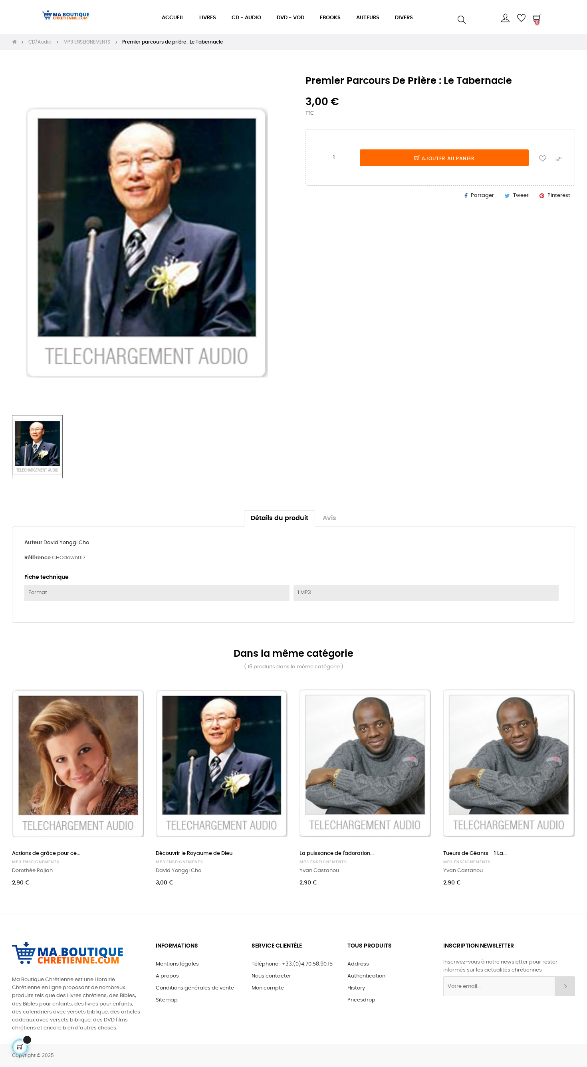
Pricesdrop (361, 1000)
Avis (329, 518)
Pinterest (558, 195)
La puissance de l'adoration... (336, 853)
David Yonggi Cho (66, 542)
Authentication (366, 976)
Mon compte (268, 988)
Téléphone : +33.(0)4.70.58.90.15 (292, 964)
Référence (37, 557)
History (356, 988)
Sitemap (167, 1000)
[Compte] (505, 18)
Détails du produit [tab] (279, 518)
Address (358, 964)
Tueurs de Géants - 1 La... (475, 853)
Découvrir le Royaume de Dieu (194, 853)
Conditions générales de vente (195, 988)
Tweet (521, 195)
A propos (167, 976)
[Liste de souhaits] (543, 157)
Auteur (33, 542)
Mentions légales (177, 964)
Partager (482, 195)
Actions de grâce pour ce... (46, 853)
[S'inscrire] (565, 986)
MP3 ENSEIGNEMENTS (35, 862)
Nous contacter (271, 976)
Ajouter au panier (447, 158)
